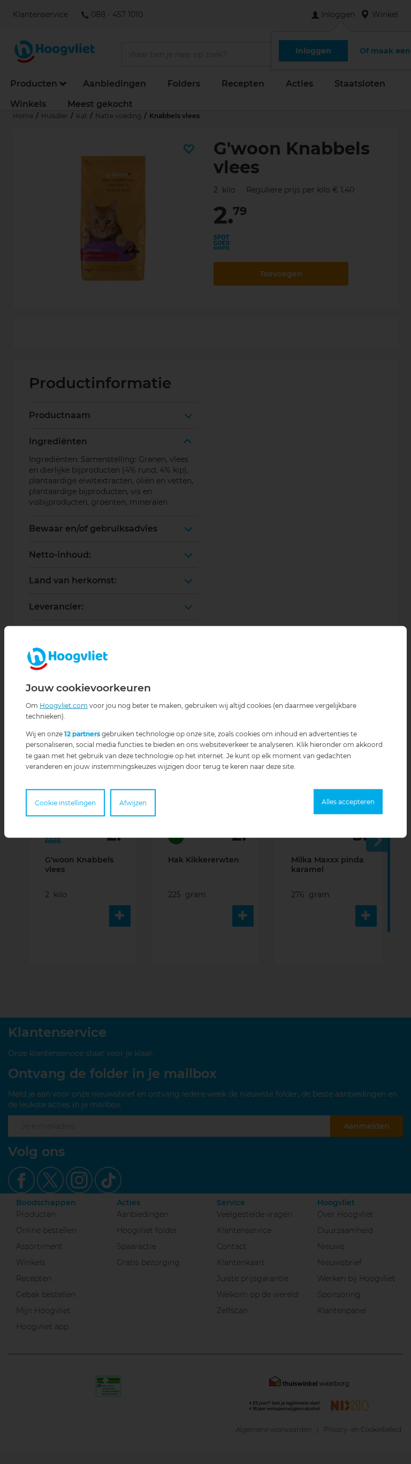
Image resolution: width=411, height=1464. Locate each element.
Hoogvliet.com (64, 706)
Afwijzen (133, 803)
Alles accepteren (348, 802)
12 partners (82, 734)
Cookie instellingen (65, 803)
